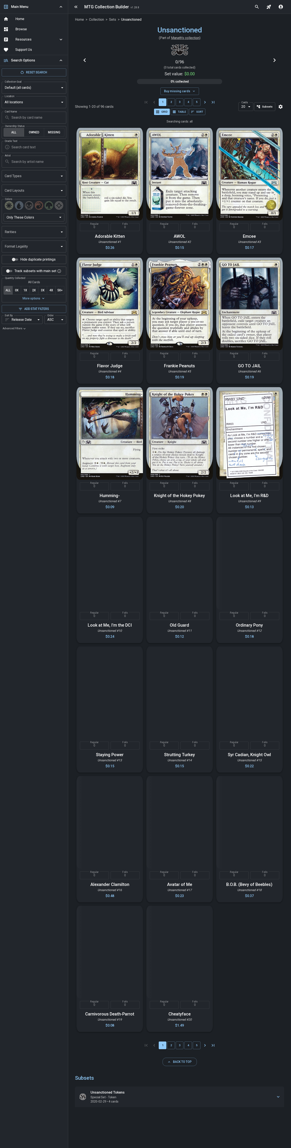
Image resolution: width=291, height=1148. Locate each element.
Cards (244, 102)
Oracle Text (11, 141)
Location (9, 96)
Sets (112, 20)
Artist (8, 155)
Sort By (9, 315)
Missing (54, 132)
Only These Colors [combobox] (20, 217)
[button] (34, 39)
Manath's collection (185, 38)
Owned (34, 132)
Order (50, 315)
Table (182, 111)
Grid (164, 111)
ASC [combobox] (50, 320)
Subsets (267, 106)
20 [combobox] (243, 107)
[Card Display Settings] (280, 106)
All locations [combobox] (14, 102)
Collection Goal (13, 81)
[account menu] (281, 7)
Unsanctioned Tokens (108, 1092)
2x (34, 290)
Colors (8, 199)
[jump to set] (269, 7)
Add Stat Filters (36, 309)
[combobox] (31, 176)
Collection (96, 20)
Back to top (182, 1061)
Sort (199, 111)
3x (43, 290)
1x (25, 290)
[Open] (62, 176)
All (13, 132)
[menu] (76, 7)
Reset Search (36, 72)
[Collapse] (61, 60)
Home (79, 20)
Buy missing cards (177, 91)
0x (17, 290)
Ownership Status (15, 125)
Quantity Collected (15, 277)
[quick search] (257, 7)
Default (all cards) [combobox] (18, 88)
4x (51, 290)
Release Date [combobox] (22, 320)
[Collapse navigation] (61, 6)
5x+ (60, 290)
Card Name (11, 111)
